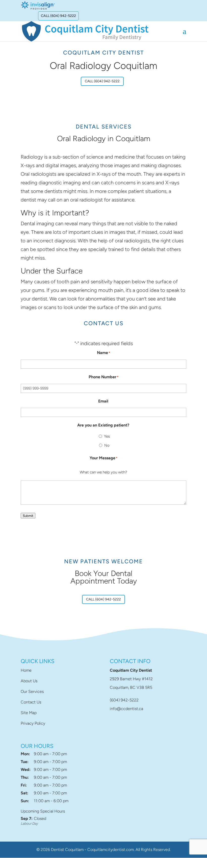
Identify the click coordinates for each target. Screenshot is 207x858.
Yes (107, 436)
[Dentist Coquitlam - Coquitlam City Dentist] (85, 31)
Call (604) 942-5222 (58, 16)
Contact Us (31, 702)
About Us (29, 680)
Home (26, 670)
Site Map (29, 712)
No (107, 445)
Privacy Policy (33, 723)
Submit (28, 516)
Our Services (32, 691)
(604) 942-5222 (124, 700)
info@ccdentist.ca (126, 708)
